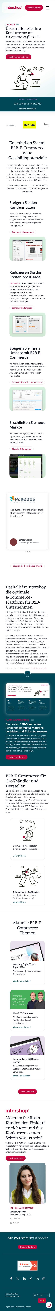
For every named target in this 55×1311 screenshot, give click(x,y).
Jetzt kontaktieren (15, 1158)
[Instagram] (44, 1279)
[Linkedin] (24, 1279)
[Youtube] (37, 1279)
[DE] (14, 8)
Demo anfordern (34, 7)
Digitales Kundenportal (22, 308)
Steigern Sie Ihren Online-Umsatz (27, 566)
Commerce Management (23, 232)
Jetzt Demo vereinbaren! (18, 57)
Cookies (28, 1307)
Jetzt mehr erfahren (16, 757)
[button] (25, 551)
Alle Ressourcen (27, 1091)
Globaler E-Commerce (21, 449)
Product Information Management (27, 382)
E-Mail (16, 1222)
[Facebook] (11, 1279)
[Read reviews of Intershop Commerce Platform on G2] (27, 1266)
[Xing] (31, 1279)
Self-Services (14, 283)
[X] (18, 1279)
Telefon (16, 1218)
